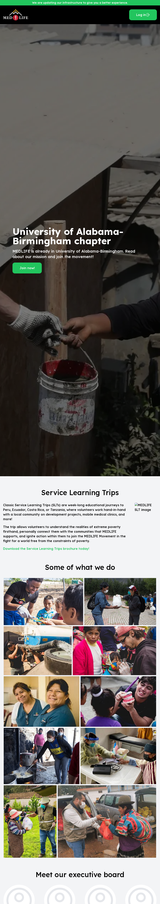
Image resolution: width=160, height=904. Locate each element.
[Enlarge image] (43, 602)
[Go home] (64, 15)
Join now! (27, 268)
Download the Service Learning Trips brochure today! (46, 549)
